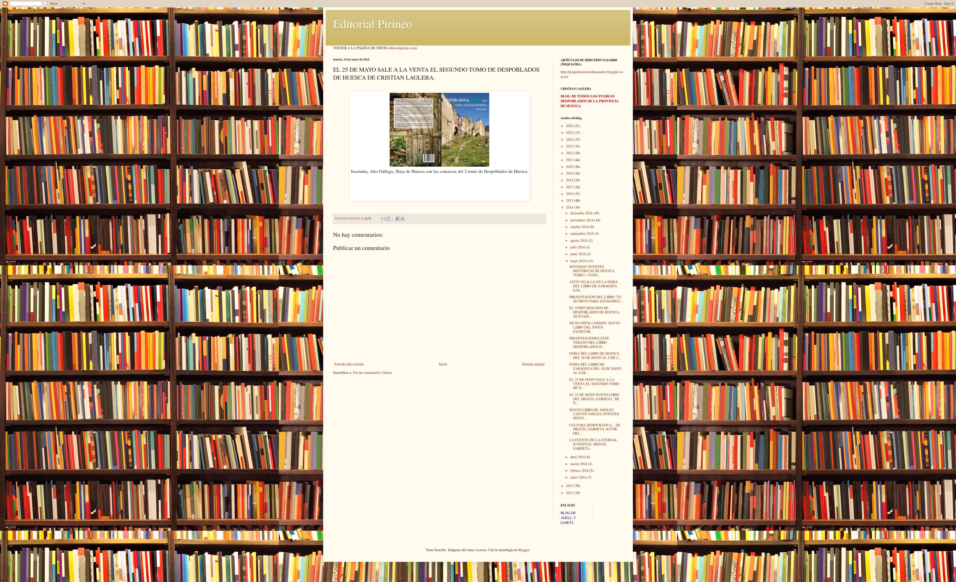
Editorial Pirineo (372, 23)
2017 (570, 187)
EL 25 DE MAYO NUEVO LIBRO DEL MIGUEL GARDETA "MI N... (594, 398)
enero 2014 (578, 477)
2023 (570, 146)
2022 (570, 152)
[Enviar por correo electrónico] (383, 218)
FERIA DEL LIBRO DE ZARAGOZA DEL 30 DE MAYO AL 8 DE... (595, 368)
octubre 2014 (580, 226)
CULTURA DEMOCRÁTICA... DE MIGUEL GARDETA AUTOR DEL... (594, 429)
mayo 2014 (578, 260)
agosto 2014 (579, 240)
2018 (570, 180)
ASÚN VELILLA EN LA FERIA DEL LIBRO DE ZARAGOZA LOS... (593, 285)
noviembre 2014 (582, 220)
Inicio (443, 364)
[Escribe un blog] (388, 218)
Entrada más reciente (349, 364)
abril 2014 (578, 456)
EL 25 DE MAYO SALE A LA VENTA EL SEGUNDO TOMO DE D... (594, 383)
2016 (570, 193)
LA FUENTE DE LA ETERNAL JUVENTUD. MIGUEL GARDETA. (593, 444)
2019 (570, 173)
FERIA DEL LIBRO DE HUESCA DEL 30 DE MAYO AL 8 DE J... (595, 355)
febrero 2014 (580, 470)
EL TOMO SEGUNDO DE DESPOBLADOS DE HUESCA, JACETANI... (594, 312)
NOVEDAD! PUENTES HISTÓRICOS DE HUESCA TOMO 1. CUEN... (591, 270)
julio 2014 (578, 247)
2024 (570, 139)
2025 (570, 132)
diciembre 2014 (581, 213)
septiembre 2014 (582, 233)
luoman (481, 549)
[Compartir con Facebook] (397, 218)
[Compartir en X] (392, 218)
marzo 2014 (579, 463)
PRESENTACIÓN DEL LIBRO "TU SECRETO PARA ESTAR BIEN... (596, 298)
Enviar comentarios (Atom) (372, 372)
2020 (570, 166)
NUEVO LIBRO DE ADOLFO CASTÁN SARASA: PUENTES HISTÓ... (594, 414)
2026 (570, 125)
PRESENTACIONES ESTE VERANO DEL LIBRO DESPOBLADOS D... (589, 342)
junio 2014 (578, 253)
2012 (570, 492)
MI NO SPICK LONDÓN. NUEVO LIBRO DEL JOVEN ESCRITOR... (594, 327)
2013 (570, 485)
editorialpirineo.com (402, 48)
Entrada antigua (533, 364)
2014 (570, 207)
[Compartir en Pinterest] (402, 218)
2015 (570, 200)
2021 (570, 159)
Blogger (523, 549)
